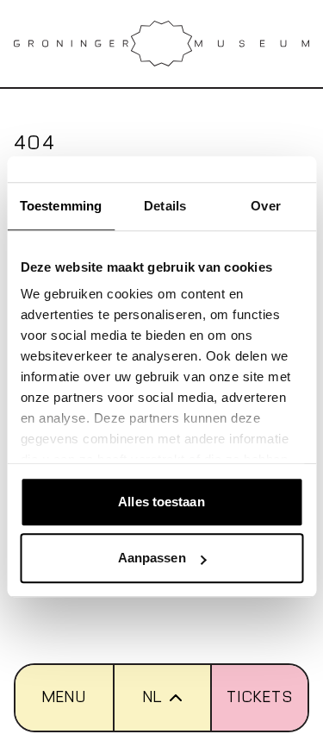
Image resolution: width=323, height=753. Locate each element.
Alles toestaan (161, 501)
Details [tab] (165, 205)
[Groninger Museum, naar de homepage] (161, 43)
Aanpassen (152, 557)
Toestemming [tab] (61, 205)
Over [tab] (265, 205)
